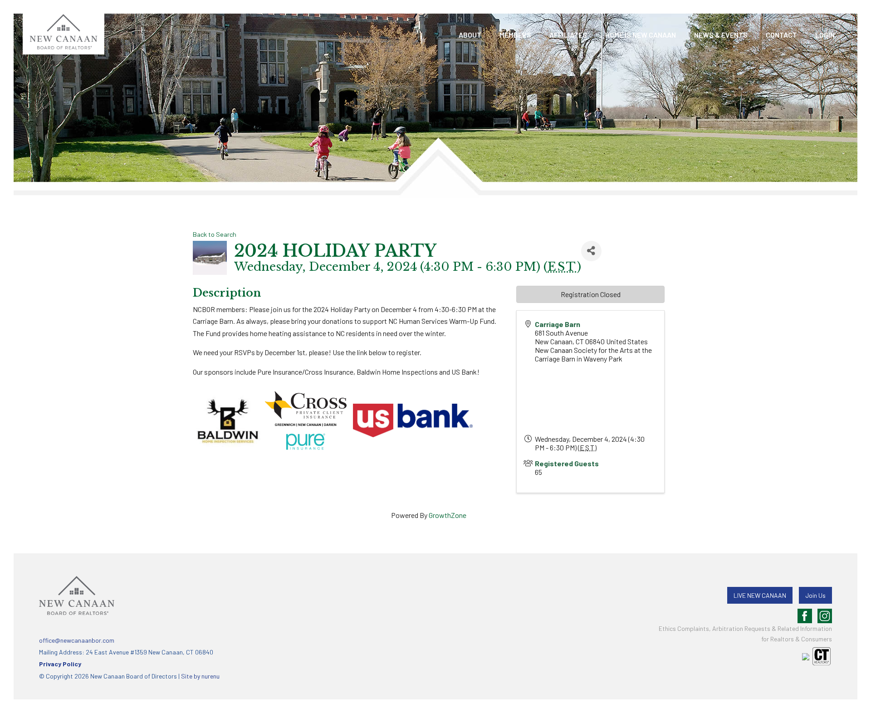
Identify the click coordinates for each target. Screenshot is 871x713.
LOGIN (825, 34)
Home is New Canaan (640, 34)
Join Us (815, 595)
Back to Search (214, 234)
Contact (781, 34)
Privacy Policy (60, 664)
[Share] (591, 251)
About (470, 34)
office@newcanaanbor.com (76, 640)
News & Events (721, 34)
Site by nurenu (200, 676)
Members (515, 34)
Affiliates (568, 34)
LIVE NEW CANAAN (760, 595)
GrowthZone (447, 515)
